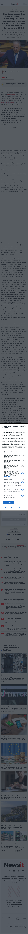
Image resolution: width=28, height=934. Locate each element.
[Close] (25, 426)
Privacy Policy (22, 507)
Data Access (14, 507)
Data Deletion (6, 507)
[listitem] (14, 452)
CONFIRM (8, 502)
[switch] (22, 455)
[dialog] (14, 467)
